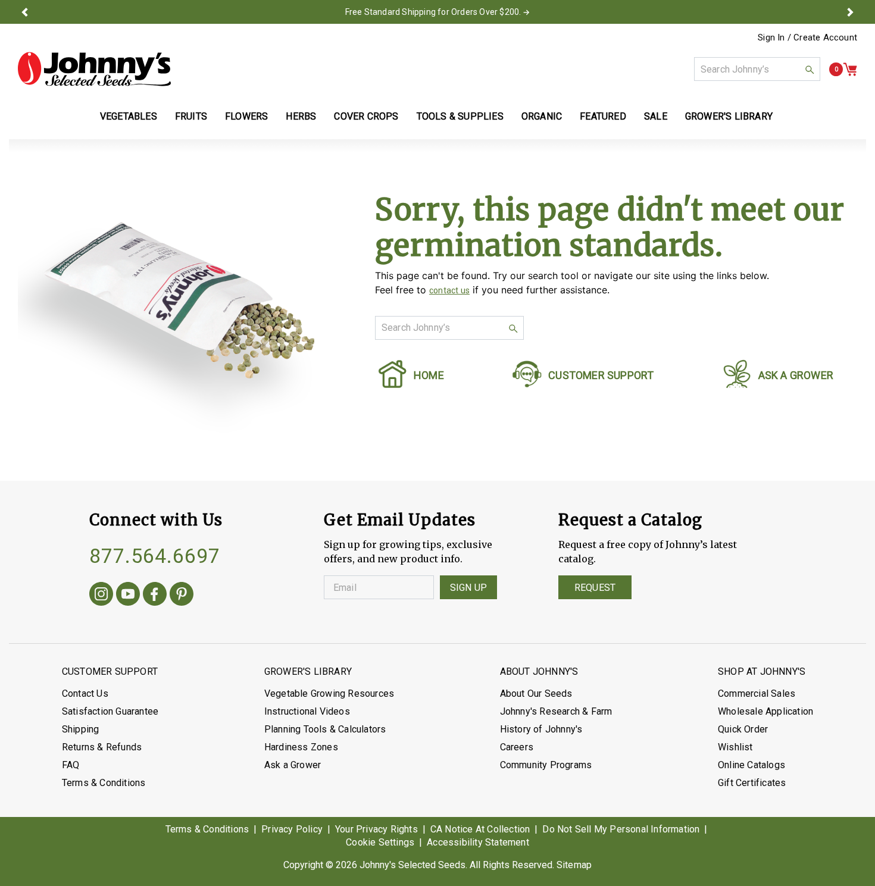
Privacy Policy (292, 829)
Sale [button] (655, 116)
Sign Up (468, 587)
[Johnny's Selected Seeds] (94, 69)
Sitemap (574, 865)
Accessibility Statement (478, 842)
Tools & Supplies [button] (460, 116)
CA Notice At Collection (480, 829)
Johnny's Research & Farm (556, 711)
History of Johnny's (541, 729)
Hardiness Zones (301, 747)
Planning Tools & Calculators (325, 729)
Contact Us (85, 693)
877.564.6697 (154, 556)
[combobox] (757, 69)
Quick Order (743, 729)
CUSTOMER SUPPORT (601, 375)
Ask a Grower (292, 765)
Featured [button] (603, 116)
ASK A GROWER (795, 375)
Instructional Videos (307, 711)
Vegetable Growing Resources (329, 693)
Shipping (80, 729)
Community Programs (546, 765)
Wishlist (735, 747)
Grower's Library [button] (730, 116)
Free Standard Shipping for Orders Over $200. (433, 12)
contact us (449, 290)
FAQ (71, 765)
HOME (429, 375)
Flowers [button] (246, 116)
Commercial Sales (756, 693)
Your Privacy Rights (376, 829)
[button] (25, 12)
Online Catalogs (751, 765)
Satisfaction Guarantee (110, 711)
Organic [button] (541, 116)
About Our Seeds (536, 693)
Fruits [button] (191, 116)
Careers (516, 747)
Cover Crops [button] (366, 116)
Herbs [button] (301, 116)
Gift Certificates (752, 782)
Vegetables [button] (128, 116)
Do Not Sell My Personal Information (620, 829)
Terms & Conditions (104, 782)
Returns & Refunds (102, 747)
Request (594, 587)
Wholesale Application (765, 711)
